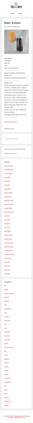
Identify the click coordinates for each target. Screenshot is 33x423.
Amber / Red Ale (8, 293)
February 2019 (8, 235)
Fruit (5, 324)
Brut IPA (6, 297)
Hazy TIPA (7, 339)
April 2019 (7, 227)
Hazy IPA (6, 336)
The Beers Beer (16, 5)
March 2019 (7, 231)
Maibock (6, 359)
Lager (6, 355)
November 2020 (8, 169)
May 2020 (6, 181)
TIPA (5, 393)
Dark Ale (6, 301)
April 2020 (7, 185)
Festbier (6, 316)
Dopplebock (7, 309)
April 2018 (7, 273)
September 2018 (9, 254)
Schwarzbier (7, 378)
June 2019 (7, 219)
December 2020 (8, 166)
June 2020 (7, 177)
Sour (12, 128)
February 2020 (8, 192)
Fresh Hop (7, 320)
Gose (5, 328)
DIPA (5, 305)
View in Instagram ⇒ (10, 122)
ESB (5, 312)
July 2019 (7, 216)
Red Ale (6, 370)
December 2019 (8, 200)
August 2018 (7, 258)
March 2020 (7, 189)
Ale (5, 286)
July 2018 (7, 262)
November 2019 (8, 204)
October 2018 (8, 250)
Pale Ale (6, 363)
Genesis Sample (18, 416)
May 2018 (6, 270)
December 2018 (8, 243)
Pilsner (6, 366)
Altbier (6, 289)
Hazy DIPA (7, 332)
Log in (23, 417)
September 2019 (9, 212)
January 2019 (8, 239)
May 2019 (6, 223)
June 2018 (7, 266)
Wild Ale (6, 397)
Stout (6, 390)
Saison (6, 374)
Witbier (6, 405)
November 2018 (8, 246)
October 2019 (8, 208)
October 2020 (8, 173)
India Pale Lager (8, 347)
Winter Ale (7, 401)
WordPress (18, 417)
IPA (5, 351)
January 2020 (8, 196)
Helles (6, 343)
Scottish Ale (7, 382)
